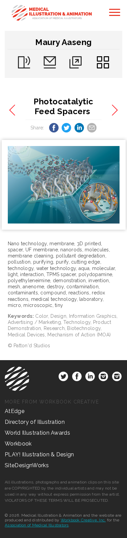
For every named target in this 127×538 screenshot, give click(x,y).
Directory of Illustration (35, 422)
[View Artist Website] (64, 185)
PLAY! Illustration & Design (39, 454)
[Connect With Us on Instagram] (103, 378)
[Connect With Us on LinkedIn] (90, 378)
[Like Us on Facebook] (77, 378)
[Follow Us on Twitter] (63, 378)
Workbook (18, 443)
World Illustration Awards (37, 433)
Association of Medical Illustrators (36, 525)
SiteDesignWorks (27, 465)
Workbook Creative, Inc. (83, 520)
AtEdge (14, 411)
